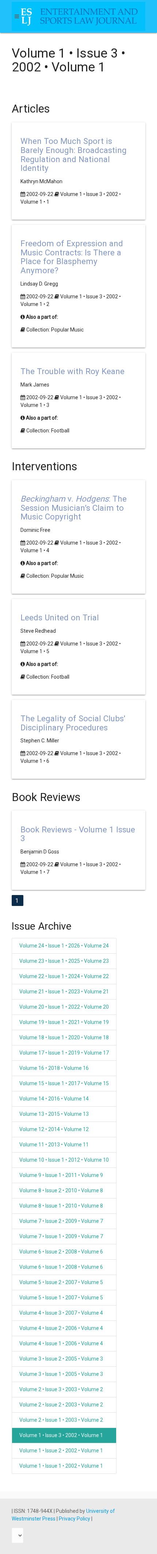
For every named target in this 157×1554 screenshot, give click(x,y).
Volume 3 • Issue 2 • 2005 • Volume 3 (61, 1359)
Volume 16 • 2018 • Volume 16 (54, 1068)
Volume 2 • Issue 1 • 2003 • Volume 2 (61, 1420)
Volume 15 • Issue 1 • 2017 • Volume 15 (64, 1083)
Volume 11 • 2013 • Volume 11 (54, 1144)
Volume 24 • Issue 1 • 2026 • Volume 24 (64, 946)
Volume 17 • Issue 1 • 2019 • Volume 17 (64, 1053)
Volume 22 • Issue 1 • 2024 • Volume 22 (64, 976)
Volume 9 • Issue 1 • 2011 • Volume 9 (61, 1175)
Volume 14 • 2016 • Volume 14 (54, 1099)
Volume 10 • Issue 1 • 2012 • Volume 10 (64, 1160)
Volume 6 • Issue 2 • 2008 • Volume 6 (61, 1252)
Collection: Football (47, 430)
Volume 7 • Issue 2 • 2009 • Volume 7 (61, 1221)
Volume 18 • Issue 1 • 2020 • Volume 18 (64, 1037)
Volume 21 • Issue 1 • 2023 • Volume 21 (64, 991)
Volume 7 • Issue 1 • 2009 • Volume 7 (61, 1236)
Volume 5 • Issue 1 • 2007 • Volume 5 (61, 1297)
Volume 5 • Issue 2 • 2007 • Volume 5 (61, 1282)
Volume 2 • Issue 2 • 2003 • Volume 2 (61, 1405)
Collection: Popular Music (55, 330)
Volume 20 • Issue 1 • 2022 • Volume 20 (64, 1007)
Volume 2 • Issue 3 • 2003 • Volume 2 (61, 1389)
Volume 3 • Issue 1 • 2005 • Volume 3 (61, 1374)
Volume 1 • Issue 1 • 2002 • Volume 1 (61, 1466)
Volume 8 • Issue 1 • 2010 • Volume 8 (61, 1206)
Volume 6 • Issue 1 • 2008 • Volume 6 (61, 1267)
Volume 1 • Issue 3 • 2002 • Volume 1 (61, 1435)
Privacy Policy (75, 1519)
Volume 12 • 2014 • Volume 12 (54, 1129)
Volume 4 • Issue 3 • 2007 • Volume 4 (61, 1313)
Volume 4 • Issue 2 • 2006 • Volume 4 (61, 1328)
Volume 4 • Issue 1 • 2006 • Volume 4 (61, 1343)
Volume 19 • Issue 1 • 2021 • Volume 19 (64, 1022)
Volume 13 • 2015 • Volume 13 (54, 1114)
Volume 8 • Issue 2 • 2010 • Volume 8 (61, 1190)
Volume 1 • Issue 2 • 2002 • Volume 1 (61, 1450)
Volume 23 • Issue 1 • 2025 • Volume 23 (64, 961)
